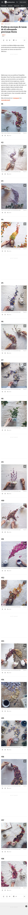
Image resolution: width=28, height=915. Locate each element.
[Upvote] (3, 40)
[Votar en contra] (5, 135)
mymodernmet (5, 100)
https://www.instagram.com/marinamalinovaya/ (11, 133)
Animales (10, 5)
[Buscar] (17, 2)
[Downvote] (7, 40)
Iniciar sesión (23, 2)
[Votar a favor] (2, 135)
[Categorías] (2, 2)
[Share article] (24, 108)
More (22, 5)
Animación (16, 5)
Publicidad (3, 5)
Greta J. (4, 34)
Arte (2, 23)
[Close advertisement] (26, 906)
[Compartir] (24, 40)
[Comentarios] (13, 40)
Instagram (16, 98)
